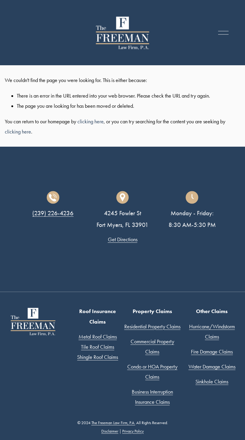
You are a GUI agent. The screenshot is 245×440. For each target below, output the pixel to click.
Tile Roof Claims (97, 347)
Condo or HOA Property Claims (152, 371)
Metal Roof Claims (98, 336)
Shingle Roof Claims (97, 357)
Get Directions (122, 239)
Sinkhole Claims (211, 381)
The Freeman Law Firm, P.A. (113, 422)
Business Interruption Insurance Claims (152, 397)
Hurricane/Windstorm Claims (212, 331)
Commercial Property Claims (152, 346)
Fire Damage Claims (212, 351)
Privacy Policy (133, 431)
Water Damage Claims (212, 366)
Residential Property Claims (152, 326)
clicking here (90, 121)
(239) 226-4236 (53, 213)
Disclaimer (109, 431)
